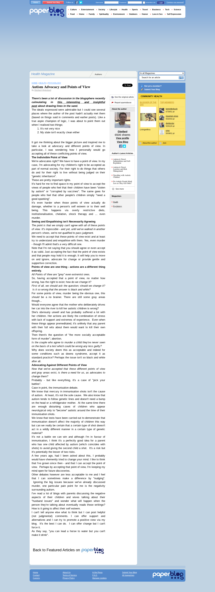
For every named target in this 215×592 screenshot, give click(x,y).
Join (164, 143)
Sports (135, 9)
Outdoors (133, 14)
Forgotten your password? (175, 2)
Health (115, 202)
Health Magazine (43, 74)
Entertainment (87, 9)
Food (72, 14)
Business (156, 9)
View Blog (122, 141)
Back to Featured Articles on (57, 550)
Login (161, 3)
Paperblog (47, 12)
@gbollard (46, 90)
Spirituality (104, 14)
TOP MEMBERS (167, 102)
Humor (145, 14)
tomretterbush (172, 109)
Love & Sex (157, 14)
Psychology (117, 206)
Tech (167, 9)
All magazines (128, 575)
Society (101, 9)
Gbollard (38, 90)
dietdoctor (170, 123)
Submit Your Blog (152, 89)
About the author (150, 143)
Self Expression (174, 14)
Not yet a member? (152, 86)
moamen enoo (172, 116)
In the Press (97, 572)
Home (35, 2)
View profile (122, 138)
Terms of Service (70, 575)
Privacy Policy (69, 578)
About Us (67, 572)
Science (177, 9)
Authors (98, 74)
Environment (119, 14)
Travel (145, 9)
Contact (36, 575)
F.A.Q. (94, 575)
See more (120, 189)
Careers (36, 578)
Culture (73, 9)
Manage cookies (99, 578)
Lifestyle (113, 9)
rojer (168, 130)
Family (92, 14)
